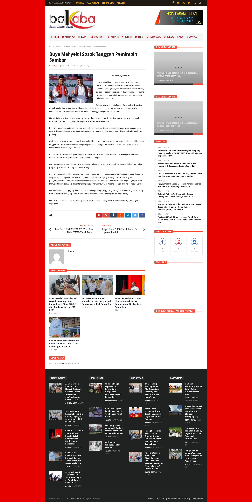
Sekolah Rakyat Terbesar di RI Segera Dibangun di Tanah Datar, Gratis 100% (177, 75)
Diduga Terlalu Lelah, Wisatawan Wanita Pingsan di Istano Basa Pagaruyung (193, 455)
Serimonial (108, 3)
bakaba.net (76, 498)
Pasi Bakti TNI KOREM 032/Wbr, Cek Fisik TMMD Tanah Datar (74, 229)
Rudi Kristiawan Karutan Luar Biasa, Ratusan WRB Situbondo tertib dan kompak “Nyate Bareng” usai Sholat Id (154, 461)
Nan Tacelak (93, 3)
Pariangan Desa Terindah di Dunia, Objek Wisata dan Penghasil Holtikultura (193, 433)
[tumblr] (113, 215)
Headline (60, 46)
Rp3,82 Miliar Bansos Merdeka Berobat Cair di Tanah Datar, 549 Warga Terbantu (64, 344)
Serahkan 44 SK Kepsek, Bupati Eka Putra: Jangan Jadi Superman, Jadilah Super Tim (97, 301)
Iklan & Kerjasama (157, 498)
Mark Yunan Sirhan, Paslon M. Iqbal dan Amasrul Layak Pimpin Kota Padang (153, 414)
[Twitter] (178, 3)
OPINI (83, 66)
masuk (61, 363)
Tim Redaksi (197, 498)
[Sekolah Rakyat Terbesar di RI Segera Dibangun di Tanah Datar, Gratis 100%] (178, 67)
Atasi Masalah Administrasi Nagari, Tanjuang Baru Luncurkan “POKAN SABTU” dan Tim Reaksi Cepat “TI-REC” (63, 304)
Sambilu (80, 3)
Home (51, 46)
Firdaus (54, 66)
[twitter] (135, 215)
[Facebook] (173, 3)
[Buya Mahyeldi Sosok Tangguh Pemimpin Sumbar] (71, 88)
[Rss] (194, 3)
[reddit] (120, 215)
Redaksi (121, 3)
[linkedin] (128, 215)
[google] (106, 215)
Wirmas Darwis (112, 400)
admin (160, 80)
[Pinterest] (184, 3)
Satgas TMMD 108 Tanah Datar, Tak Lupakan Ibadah (120, 229)
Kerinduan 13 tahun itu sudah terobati (112, 445)
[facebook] (142, 215)
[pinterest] (99, 215)
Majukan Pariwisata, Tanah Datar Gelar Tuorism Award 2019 (193, 389)
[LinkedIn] (189, 3)
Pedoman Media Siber (178, 498)
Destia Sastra (71, 403)
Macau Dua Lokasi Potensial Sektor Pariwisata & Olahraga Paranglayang (193, 411)
